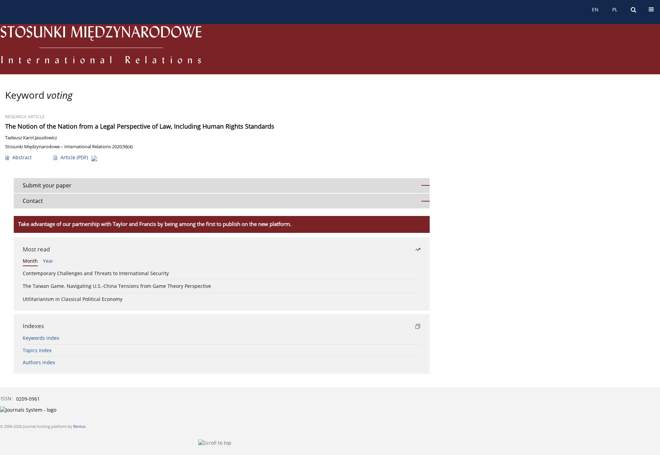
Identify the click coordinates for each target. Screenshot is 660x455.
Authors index (39, 362)
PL (614, 9)
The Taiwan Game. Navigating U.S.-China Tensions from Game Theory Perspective (117, 286)
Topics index (37, 350)
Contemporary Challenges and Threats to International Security (96, 273)
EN (595, 9)
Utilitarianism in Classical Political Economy (72, 299)
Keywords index (41, 338)
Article (74, 157)
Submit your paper (47, 185)
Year (48, 261)
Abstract (22, 157)
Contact (33, 201)
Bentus (79, 426)
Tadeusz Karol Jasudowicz (31, 138)
